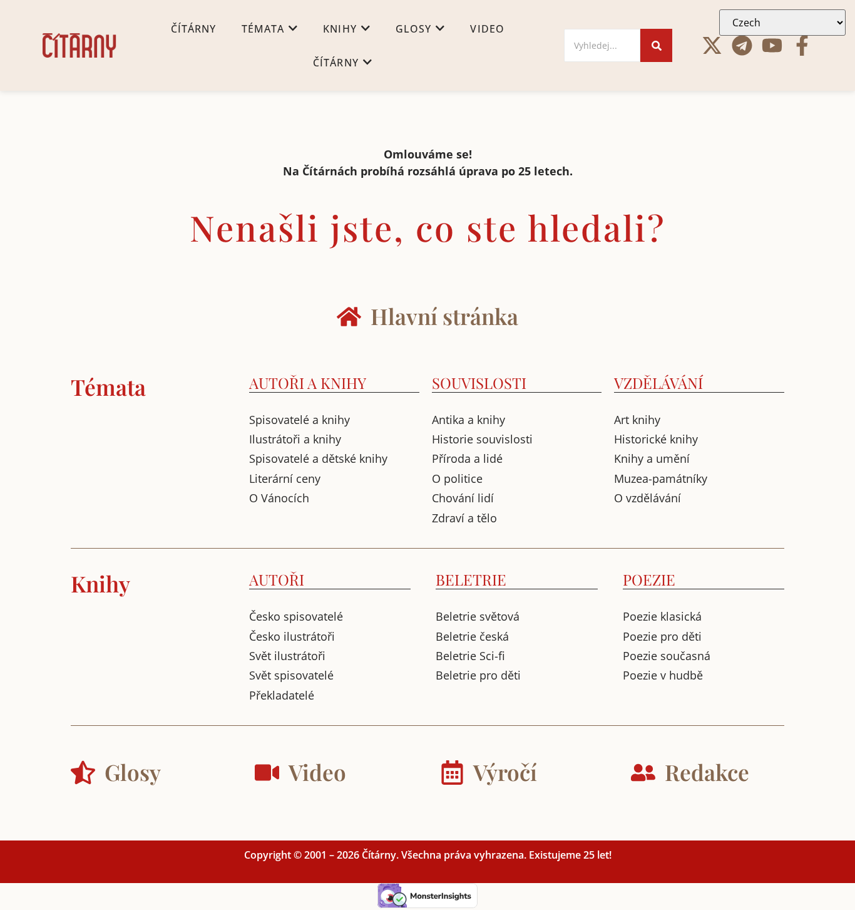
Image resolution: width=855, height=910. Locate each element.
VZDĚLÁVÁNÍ (658, 383)
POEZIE (649, 579)
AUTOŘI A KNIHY (307, 383)
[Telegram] (742, 45)
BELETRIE (471, 579)
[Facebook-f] (802, 45)
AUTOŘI (276, 579)
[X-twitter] (712, 45)
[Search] (656, 45)
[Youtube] (772, 45)
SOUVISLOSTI (479, 383)
